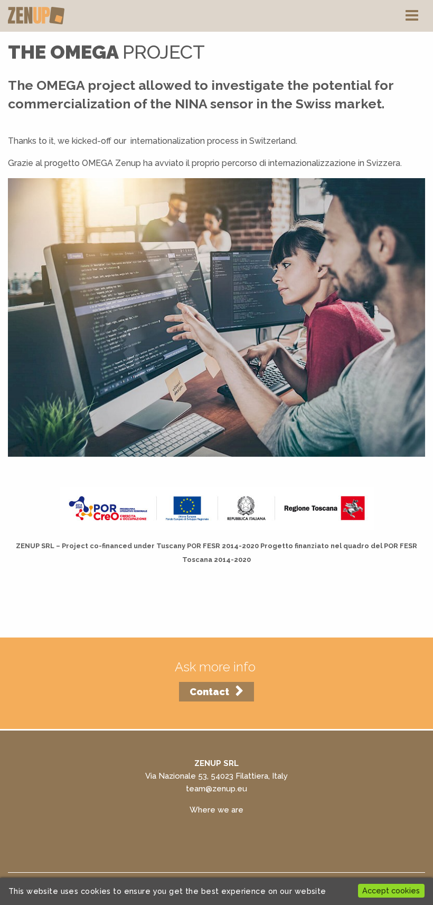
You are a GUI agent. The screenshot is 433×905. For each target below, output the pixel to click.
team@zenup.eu (216, 788)
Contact (209, 691)
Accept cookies (391, 890)
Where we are (216, 810)
